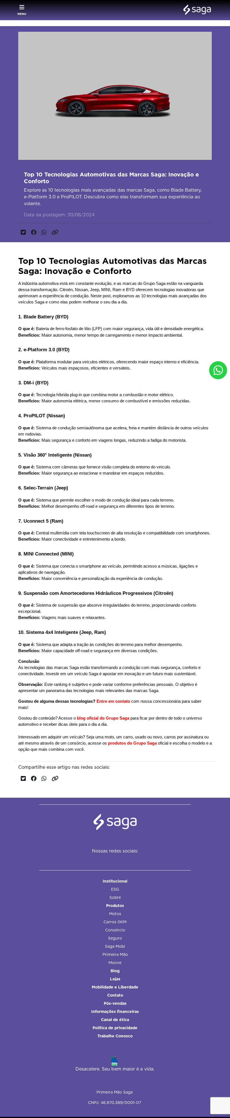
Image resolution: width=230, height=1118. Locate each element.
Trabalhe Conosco (115, 1036)
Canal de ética (115, 1019)
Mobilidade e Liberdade (115, 987)
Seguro (115, 938)
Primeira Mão (115, 954)
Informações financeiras (115, 1011)
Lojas (115, 979)
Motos (115, 913)
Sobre (115, 897)
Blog (115, 971)
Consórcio (115, 930)
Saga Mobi (115, 946)
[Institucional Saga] (195, 10)
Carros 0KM (115, 922)
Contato (115, 995)
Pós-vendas (115, 1003)
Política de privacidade (115, 1028)
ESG (115, 889)
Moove (115, 962)
